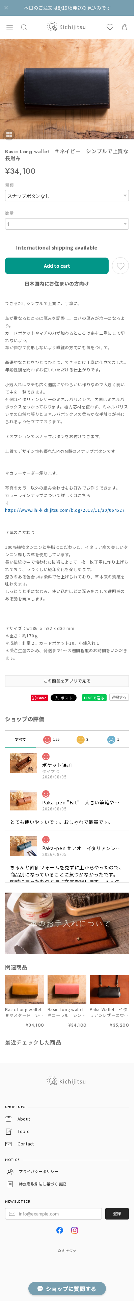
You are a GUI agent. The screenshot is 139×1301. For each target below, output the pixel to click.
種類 (9, 185)
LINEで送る (94, 697)
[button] (9, 27)
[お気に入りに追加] (120, 265)
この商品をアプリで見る (67, 681)
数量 (9, 213)
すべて (20, 739)
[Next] (127, 92)
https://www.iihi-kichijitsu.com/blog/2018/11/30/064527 (64, 510)
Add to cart (57, 265)
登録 (117, 1213)
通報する (119, 697)
